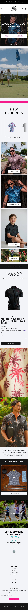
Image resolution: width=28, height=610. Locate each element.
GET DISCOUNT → (14, 320)
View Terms (5, 318)
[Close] (25, 288)
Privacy (9, 318)
